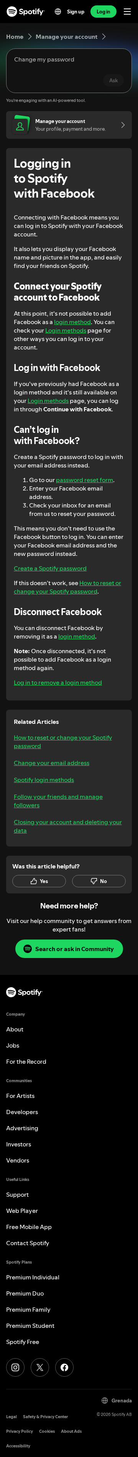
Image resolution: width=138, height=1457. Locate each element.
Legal (11, 1417)
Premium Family (28, 1309)
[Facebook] (64, 1367)
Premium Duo (25, 1293)
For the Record (26, 1061)
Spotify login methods (44, 779)
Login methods (65, 330)
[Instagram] (15, 1367)
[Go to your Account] (120, 125)
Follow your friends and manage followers (58, 800)
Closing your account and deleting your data (68, 826)
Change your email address (51, 762)
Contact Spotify (27, 1243)
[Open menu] (127, 11)
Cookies (47, 1431)
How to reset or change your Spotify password (67, 587)
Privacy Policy (19, 1431)
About (14, 1029)
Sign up (75, 11)
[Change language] (58, 11)
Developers (22, 1112)
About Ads (71, 1431)
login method (72, 322)
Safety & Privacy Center (45, 1417)
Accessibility (18, 1446)
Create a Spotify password (50, 568)
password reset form (84, 480)
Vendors (17, 1160)
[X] (40, 1367)
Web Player (22, 1210)
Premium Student (30, 1325)
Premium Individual (32, 1277)
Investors (18, 1144)
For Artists (20, 1095)
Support (17, 1194)
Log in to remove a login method (58, 682)
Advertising (22, 1128)
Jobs (12, 1045)
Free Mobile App (29, 1226)
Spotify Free (22, 1341)
